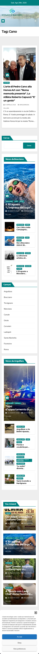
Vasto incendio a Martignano (23, 482)
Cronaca (18, 403)
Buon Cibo (9, 587)
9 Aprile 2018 (10, 105)
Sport (22, 201)
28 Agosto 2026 (13, 211)
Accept (19, 637)
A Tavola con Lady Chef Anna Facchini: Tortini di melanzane (18, 594)
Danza (27, 224)
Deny (19, 643)
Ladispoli (7, 332)
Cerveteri (7, 326)
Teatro (28, 253)
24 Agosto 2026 (13, 413)
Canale (7, 315)
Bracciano (9, 201)
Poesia (19, 442)
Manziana (8, 309)
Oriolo (6, 320)
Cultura (6, 82)
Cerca (6, 138)
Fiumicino (8, 344)
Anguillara (8, 291)
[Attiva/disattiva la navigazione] (35, 21)
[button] (36, 612)
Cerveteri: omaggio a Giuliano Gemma (18, 518)
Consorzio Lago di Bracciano (23, 460)
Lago (16, 201)
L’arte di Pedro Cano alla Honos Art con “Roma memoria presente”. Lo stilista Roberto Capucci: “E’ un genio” (19, 93)
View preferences (19, 649)
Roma (6, 349)
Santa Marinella (10, 338)
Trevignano (8, 303)
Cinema (8, 513)
